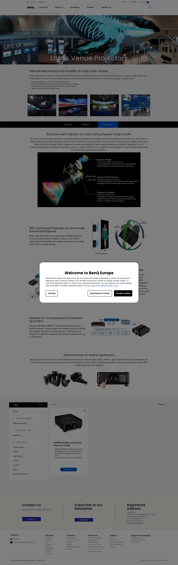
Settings (52, 293)
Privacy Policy (112, 286)
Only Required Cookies (100, 293)
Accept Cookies (123, 293)
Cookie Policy (95, 286)
